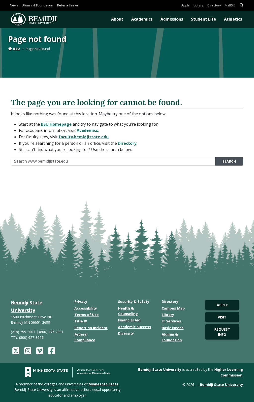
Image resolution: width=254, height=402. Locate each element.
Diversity (126, 333)
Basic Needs (173, 327)
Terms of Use (86, 314)
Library (198, 5)
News (14, 5)
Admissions (171, 19)
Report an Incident (91, 327)
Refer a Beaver (68, 5)
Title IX (80, 321)
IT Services (171, 321)
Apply (185, 5)
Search (229, 161)
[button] (241, 5)
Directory (214, 5)
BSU (16, 48)
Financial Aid (129, 320)
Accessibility (85, 308)
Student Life (203, 19)
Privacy (80, 301)
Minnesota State (104, 384)
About (117, 19)
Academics (142, 19)
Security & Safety (133, 301)
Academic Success (134, 326)
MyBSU (230, 5)
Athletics (233, 19)
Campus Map (173, 308)
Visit (222, 317)
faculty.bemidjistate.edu (84, 137)
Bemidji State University (159, 369)
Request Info (222, 332)
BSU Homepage (56, 124)
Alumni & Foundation (37, 5)
